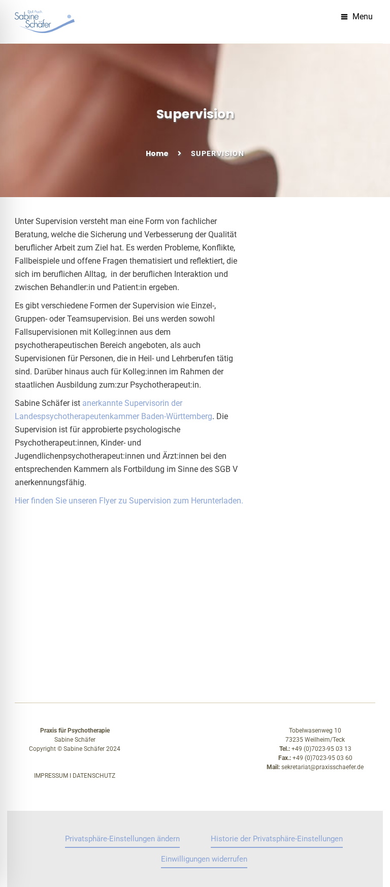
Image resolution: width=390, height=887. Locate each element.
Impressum (51, 775)
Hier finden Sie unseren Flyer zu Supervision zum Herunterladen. (129, 500)
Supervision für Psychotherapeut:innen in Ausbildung (160, 612)
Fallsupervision (52, 639)
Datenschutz (94, 775)
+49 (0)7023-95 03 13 (321, 748)
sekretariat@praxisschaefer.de (322, 767)
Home (157, 153)
